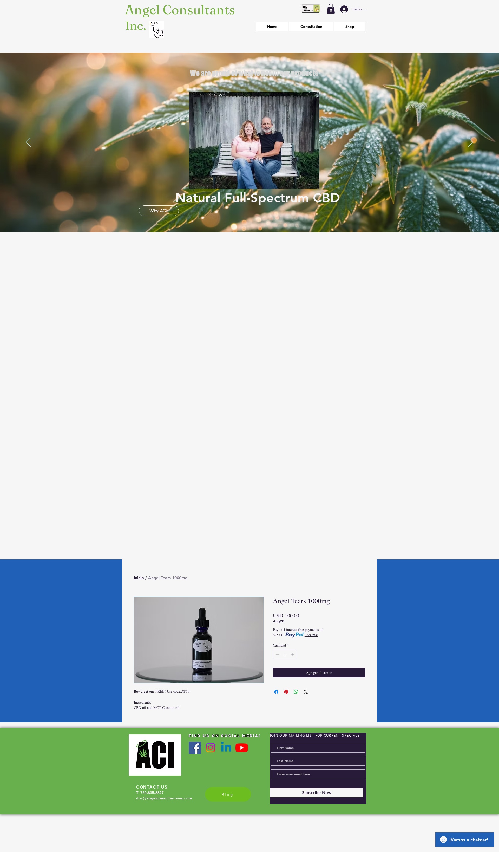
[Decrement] (277, 654)
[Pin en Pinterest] (286, 692)
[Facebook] (195, 748)
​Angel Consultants (180, 9)
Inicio (139, 577)
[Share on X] (306, 692)
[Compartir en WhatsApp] (296, 692)
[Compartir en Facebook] (276, 692)
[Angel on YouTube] (241, 748)
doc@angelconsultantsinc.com (164, 798)
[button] (331, 9)
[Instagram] (210, 748)
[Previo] (28, 142)
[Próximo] (470, 142)
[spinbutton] (285, 654)
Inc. (137, 25)
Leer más (311, 634)
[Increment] (293, 654)
